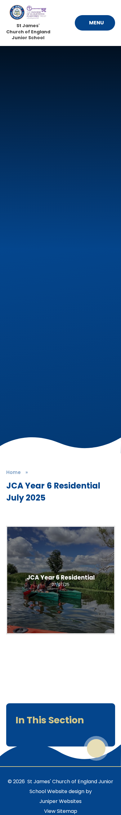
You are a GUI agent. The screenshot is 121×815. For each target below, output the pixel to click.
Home (13, 472)
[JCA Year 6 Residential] (60, 580)
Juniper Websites (60, 801)
